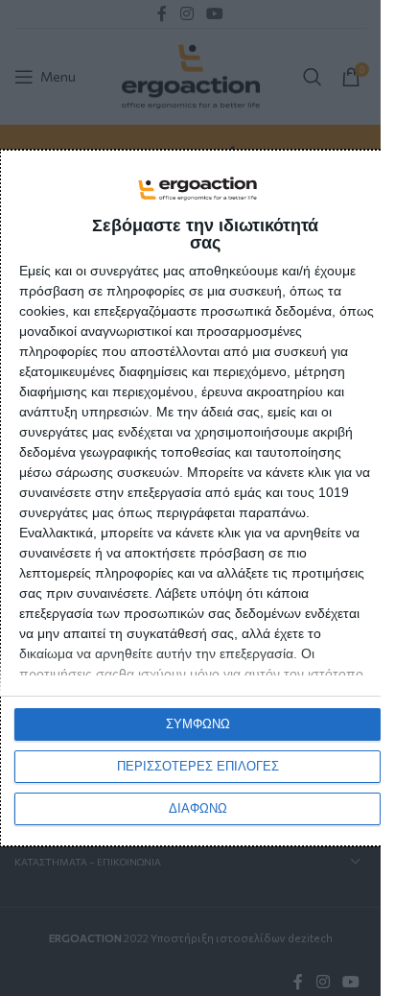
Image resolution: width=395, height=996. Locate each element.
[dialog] (197, 498)
